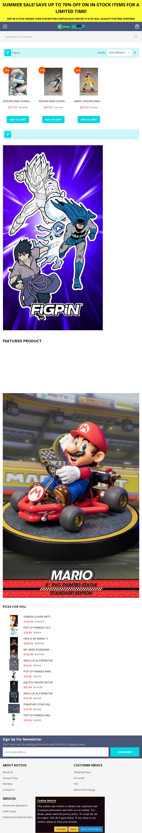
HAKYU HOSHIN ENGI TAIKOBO (89, 101)
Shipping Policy (82, 772)
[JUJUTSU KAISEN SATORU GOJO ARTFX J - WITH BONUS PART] (15, 688)
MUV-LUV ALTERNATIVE (38, 660)
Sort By (101, 52)
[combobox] (71, 36)
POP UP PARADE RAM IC (38, 671)
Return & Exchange (84, 789)
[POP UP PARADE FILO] (15, 633)
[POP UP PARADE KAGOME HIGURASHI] (15, 721)
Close (73, 829)
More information (91, 829)
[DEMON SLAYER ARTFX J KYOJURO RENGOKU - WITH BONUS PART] (15, 622)
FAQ (76, 783)
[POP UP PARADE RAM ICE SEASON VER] (15, 677)
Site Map (8, 783)
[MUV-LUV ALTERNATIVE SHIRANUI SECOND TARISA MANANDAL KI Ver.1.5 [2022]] (15, 699)
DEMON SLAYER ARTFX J (38, 616)
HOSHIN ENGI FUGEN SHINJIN (18, 101)
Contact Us (9, 789)
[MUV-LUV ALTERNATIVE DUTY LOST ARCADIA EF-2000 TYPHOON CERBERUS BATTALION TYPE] (15, 666)
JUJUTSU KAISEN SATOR (38, 682)
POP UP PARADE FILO (36, 627)
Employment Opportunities (18, 817)
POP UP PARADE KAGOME (39, 715)
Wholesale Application (15, 805)
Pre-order (79, 778)
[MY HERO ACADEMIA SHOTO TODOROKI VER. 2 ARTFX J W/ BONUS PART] (15, 655)
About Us (8, 772)
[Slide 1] (71, 471)
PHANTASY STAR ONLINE (39, 704)
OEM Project (9, 811)
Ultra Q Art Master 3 (35, 638)
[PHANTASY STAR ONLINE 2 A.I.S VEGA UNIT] (15, 710)
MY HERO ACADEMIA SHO (39, 649)
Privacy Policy (10, 778)
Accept (62, 829)
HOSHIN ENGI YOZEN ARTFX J (53, 101)
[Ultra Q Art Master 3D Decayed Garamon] (15, 644)
